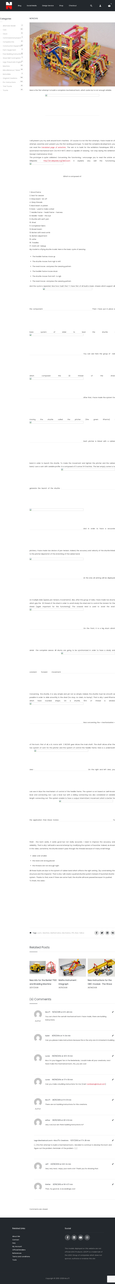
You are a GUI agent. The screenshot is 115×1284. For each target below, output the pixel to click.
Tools (14, 1260)
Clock (5, 34)
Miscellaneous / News (11, 70)
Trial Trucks (7, 86)
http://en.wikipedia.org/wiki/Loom (57, 161)
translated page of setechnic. (53, 147)
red (76, 933)
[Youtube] (80, 1237)
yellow (81, 933)
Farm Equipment (9, 50)
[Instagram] (87, 1237)
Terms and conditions (21, 1256)
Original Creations (10, 78)
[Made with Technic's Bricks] (9, 5)
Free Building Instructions (13, 54)
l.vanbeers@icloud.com (96, 1084)
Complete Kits (8, 42)
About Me (16, 1236)
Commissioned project (12, 38)
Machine (46, 933)
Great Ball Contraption (12, 58)
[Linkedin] (74, 1237)
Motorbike (7, 74)
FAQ (13, 1243)
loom (39, 933)
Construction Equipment (12, 46)
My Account (17, 1246)
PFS (73, 933)
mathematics (55, 933)
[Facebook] (67, 1237)
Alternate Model (9, 26)
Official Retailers (18, 1250)
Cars (5, 30)
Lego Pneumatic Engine (12, 62)
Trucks (5, 90)
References (16, 1253)
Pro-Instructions (9, 82)
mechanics (66, 933)
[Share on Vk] (113, 933)
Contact (15, 1240)
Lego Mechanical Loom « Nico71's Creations (51, 1140)
